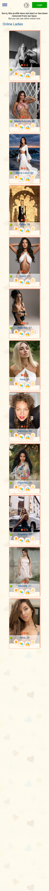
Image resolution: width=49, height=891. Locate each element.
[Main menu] (4, 4)
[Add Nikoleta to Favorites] (33, 590)
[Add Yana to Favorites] (33, 383)
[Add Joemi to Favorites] (33, 280)
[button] (18, 65)
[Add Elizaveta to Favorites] (33, 486)
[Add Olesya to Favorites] (33, 73)
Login (39, 5)
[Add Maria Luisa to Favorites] (33, 176)
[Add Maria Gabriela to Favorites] (33, 125)
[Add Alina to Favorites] (33, 641)
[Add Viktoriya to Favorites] (33, 435)
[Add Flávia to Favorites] (33, 228)
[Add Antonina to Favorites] (33, 331)
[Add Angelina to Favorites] (33, 538)
